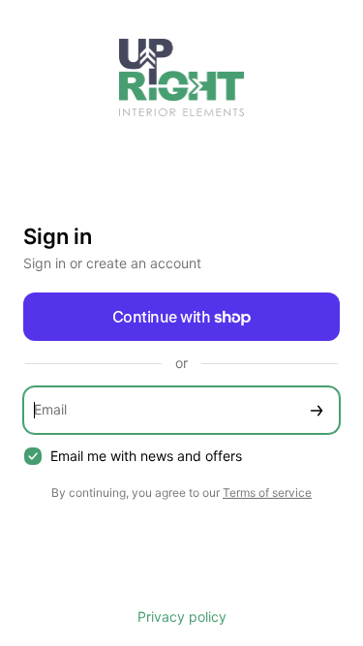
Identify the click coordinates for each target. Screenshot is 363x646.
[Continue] (316, 410)
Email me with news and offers (146, 455)
